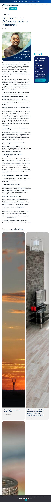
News (46, 5)
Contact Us (13, 8)
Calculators (40, 5)
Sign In (5, 8)
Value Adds (33, 5)
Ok (25, 500)
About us (27, 5)
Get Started (40, 80)
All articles (6, 14)
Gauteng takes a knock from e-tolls (12, 410)
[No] (49, 498)
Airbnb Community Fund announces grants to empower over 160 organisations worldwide (36, 412)
